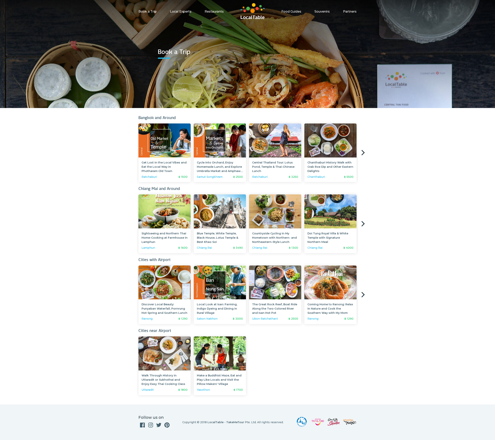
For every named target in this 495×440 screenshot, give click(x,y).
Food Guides (291, 11)
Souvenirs (322, 11)
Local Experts (180, 11)
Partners (350, 11)
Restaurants (214, 11)
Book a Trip (147, 11)
